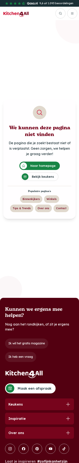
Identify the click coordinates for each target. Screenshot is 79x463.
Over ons (43, 208)
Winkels (52, 199)
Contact (61, 208)
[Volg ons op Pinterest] (37, 449)
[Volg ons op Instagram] (10, 449)
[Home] (16, 13)
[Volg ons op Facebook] (24, 449)
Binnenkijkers (31, 199)
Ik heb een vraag (20, 357)
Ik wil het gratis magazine (26, 343)
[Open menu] (72, 13)
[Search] (60, 13)
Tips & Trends (22, 208)
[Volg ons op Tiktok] (64, 449)
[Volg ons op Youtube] (51, 449)
